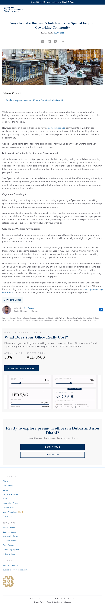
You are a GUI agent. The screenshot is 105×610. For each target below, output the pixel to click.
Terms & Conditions (54, 602)
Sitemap (67, 602)
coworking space (56, 128)
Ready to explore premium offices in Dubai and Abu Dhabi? (34, 100)
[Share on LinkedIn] (49, 41)
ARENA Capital (69, 599)
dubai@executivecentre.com (15, 570)
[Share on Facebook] (42, 41)
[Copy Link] (62, 41)
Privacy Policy (39, 602)
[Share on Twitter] (55, 41)
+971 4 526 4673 (10, 565)
